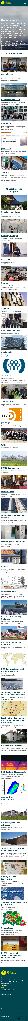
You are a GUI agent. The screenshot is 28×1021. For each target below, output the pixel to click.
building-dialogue (9, 236)
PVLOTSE (5, 423)
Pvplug (4, 566)
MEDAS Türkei (7, 492)
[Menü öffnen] (25, 3)
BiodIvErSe (6, 123)
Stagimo (5, 308)
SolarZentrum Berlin (10, 100)
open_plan (6, 376)
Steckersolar (7, 352)
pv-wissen (6, 149)
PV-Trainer (6, 259)
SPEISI (4, 445)
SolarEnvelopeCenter (11, 212)
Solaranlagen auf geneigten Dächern (13, 516)
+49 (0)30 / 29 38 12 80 (7, 990)
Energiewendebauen (10, 330)
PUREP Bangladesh (10, 468)
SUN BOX (5, 172)
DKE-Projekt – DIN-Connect (14, 542)
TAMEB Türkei (7, 401)
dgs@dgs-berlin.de (6, 994)
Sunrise (4, 283)
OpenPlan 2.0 (7, 74)
